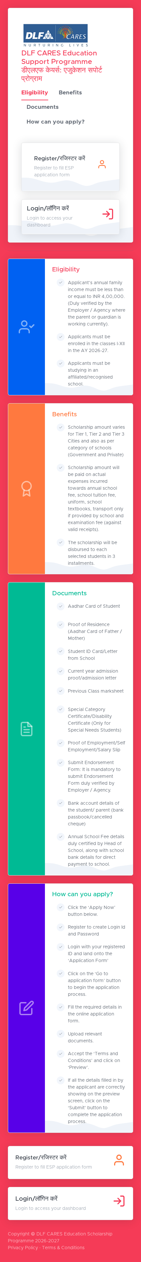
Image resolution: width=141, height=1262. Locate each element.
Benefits (70, 93)
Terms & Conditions (63, 1248)
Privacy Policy (23, 1248)
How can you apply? (56, 122)
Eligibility (34, 93)
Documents (43, 107)
